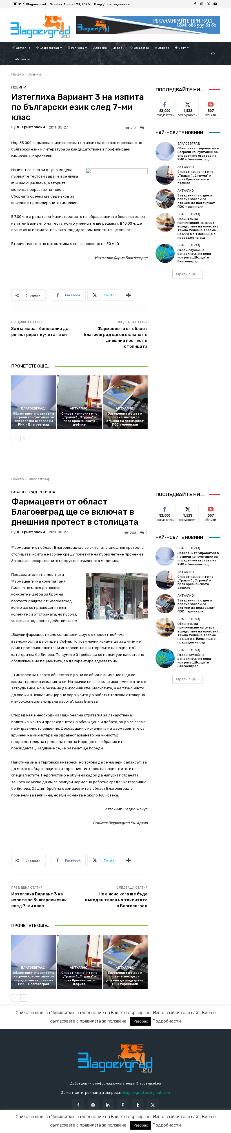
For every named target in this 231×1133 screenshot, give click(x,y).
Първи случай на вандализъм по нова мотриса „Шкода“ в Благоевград (194, 255)
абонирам (210, 103)
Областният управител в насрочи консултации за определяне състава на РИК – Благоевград (33, 419)
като (164, 103)
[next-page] (23, 438)
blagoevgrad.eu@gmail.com (146, 1092)
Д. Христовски (30, 127)
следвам (187, 103)
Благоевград (33, 408)
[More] (128, 295)
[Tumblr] (137, 1104)
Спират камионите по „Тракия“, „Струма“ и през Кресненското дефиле (79, 419)
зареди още (186, 274)
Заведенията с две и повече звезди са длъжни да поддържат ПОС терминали (125, 419)
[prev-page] (14, 438)
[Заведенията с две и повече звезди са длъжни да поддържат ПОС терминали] (125, 402)
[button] (213, 53)
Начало (17, 74)
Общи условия (72, 1128)
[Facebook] (195, 4)
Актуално (78, 408)
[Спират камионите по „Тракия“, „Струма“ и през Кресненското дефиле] (79, 402)
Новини (34, 74)
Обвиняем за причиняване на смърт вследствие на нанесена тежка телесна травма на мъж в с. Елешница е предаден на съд (197, 228)
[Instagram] (201, 4)
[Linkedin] (108, 1104)
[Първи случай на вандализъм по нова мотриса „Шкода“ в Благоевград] (165, 253)
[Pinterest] (122, 1104)
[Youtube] (215, 4)
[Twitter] (208, 4)
